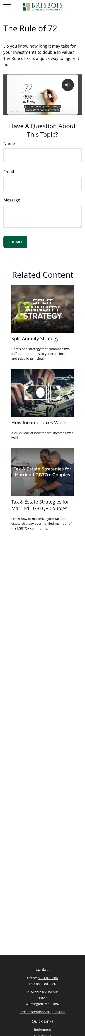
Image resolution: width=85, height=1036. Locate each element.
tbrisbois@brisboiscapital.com (42, 1012)
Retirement (42, 1029)
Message (11, 200)
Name (9, 143)
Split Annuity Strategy (35, 338)
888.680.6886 (48, 978)
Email (8, 171)
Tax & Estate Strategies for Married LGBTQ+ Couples (40, 505)
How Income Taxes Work (38, 422)
